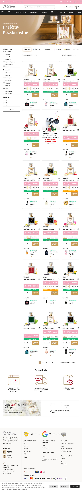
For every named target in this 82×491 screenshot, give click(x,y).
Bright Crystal (33, 153)
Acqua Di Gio (53, 203)
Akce (25, 457)
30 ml (29, 88)
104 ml (37, 88)
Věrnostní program (66, 451)
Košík (62, 446)
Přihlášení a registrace (67, 443)
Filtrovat (12, 109)
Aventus (71, 302)
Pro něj (9, 12)
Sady (24, 12)
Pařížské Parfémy (6, 23)
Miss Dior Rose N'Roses (73, 252)
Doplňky (62, 12)
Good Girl (71, 153)
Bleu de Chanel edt (53, 252)
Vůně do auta (27, 451)
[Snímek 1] (30, 107)
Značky (71, 12)
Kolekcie (44, 12)
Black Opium (33, 104)
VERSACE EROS (73, 104)
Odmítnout (53, 486)
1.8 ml (25, 88)
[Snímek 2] (31, 107)
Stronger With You (33, 252)
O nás (43, 445)
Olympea (52, 351)
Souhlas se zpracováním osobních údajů (60, 411)
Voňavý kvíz (45, 448)
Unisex (17, 12)
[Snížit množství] (25, 94)
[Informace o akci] (25, 85)
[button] (11, 54)
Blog (79, 12)
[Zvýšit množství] (30, 94)
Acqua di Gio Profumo (72, 352)
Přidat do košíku (35, 95)
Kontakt (63, 458)
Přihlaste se (66, 406)
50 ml (33, 88)
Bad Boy (52, 302)
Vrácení (44, 456)
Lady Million (72, 203)
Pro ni (2, 12)
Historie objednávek (66, 448)
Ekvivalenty (34, 12)
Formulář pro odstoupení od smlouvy (50, 460)
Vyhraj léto (64, 464)
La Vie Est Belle (53, 104)
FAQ (62, 461)
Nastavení (64, 486)
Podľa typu (53, 12)
